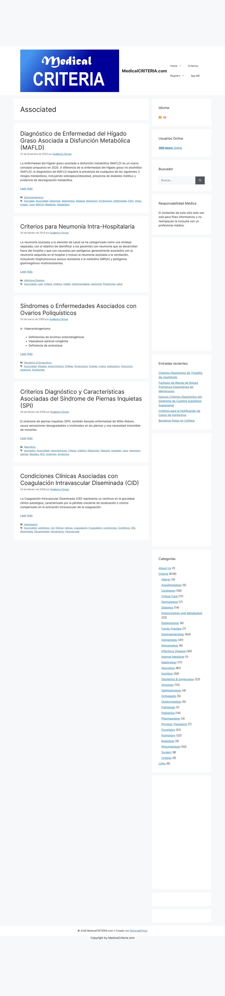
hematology (57, 531)
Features (105, 450)
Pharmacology (170, 718)
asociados (30, 450)
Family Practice (171, 628)
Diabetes (167, 607)
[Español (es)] (160, 117)
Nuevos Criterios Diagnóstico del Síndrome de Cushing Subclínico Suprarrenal (180, 401)
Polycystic (126, 366)
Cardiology (168, 590)
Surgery (166, 752)
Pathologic (168, 707)
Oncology (167, 685)
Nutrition (167, 673)
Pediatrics (168, 713)
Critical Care (169, 596)
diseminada (26, 531)
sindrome (25, 369)
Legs (125, 450)
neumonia (96, 284)
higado (24, 204)
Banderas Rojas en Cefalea (177, 420)
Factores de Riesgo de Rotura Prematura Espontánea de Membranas (178, 387)
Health (67, 284)
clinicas (69, 527)
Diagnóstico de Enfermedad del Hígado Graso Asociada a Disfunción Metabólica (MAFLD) (75, 140)
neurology (134, 450)
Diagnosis (55, 200)
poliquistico (113, 366)
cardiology (44, 527)
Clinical (59, 527)
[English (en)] (164, 117)
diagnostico (68, 200)
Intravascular (72, 531)
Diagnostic (93, 450)
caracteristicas (59, 450)
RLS (42, 454)
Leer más (26, 188)
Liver (31, 204)
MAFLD (40, 204)
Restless (34, 454)
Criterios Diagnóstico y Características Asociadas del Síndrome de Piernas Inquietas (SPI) (81, 398)
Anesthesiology (171, 585)
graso (138, 200)
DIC (133, 527)
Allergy (165, 579)
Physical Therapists (174, 724)
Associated (42, 200)
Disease (80, 200)
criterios (57, 284)
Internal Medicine (172, 656)
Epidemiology (170, 623)
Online (170, 148)
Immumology (169, 645)
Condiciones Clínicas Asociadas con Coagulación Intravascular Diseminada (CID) (79, 479)
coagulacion (80, 527)
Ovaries (93, 366)
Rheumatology (170, 746)
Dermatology (169, 602)
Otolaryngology (171, 701)
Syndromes (38, 369)
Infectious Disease (34, 280)
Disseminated (41, 531)
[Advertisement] (99, 23)
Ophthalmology (171, 690)
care (40, 284)
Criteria (48, 284)
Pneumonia (109, 284)
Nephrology (169, 662)
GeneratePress (138, 930)
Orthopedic (168, 696)
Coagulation (95, 527)
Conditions (124, 527)
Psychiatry (168, 729)
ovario (102, 366)
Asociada (29, 200)
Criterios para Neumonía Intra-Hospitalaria (77, 226)
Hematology (31, 524)
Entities (69, 366)
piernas (24, 454)
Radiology (167, 741)
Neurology (30, 446)
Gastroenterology (33, 197)
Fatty (131, 200)
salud (119, 284)
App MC (195, 75)
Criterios (193, 65)
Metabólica (63, 204)
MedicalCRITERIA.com (144, 70)
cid (52, 527)
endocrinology (56, 366)
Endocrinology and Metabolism (181, 613)
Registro (175, 75)
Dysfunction (105, 200)
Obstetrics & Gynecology (38, 362)
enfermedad (120, 200)
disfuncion (92, 200)
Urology (166, 758)
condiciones (110, 527)
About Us (165, 568)
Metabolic (50, 204)
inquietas (116, 450)
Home (173, 65)
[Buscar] (200, 180)
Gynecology (81, 366)
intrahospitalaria (81, 284)
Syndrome (63, 454)
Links (162, 763)
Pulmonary (168, 735)
